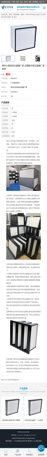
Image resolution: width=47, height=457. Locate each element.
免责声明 (24, 441)
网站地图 (39, 441)
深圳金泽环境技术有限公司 (19, 438)
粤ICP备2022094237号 (30, 435)
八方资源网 (17, 441)
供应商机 (16, 14)
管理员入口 (31, 441)
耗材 (22, 14)
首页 (10, 14)
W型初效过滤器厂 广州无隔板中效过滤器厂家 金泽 (18, 420)
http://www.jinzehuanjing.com (10, 380)
